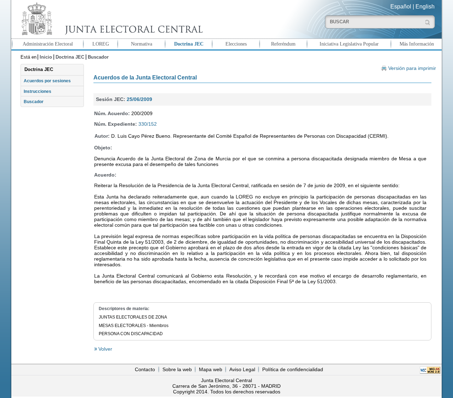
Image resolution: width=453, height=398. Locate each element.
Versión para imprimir (412, 68)
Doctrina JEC (188, 44)
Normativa (141, 44)
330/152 (147, 124)
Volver (104, 349)
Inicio (46, 57)
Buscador (98, 57)
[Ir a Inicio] (110, 19)
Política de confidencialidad (292, 369)
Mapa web (210, 369)
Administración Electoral (48, 44)
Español (400, 7)
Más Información (417, 44)
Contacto (145, 369)
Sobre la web (177, 369)
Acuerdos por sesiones (47, 80)
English (425, 7)
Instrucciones (37, 91)
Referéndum (283, 44)
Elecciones (236, 44)
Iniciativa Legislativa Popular (349, 44)
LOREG (100, 44)
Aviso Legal (242, 369)
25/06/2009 (139, 99)
